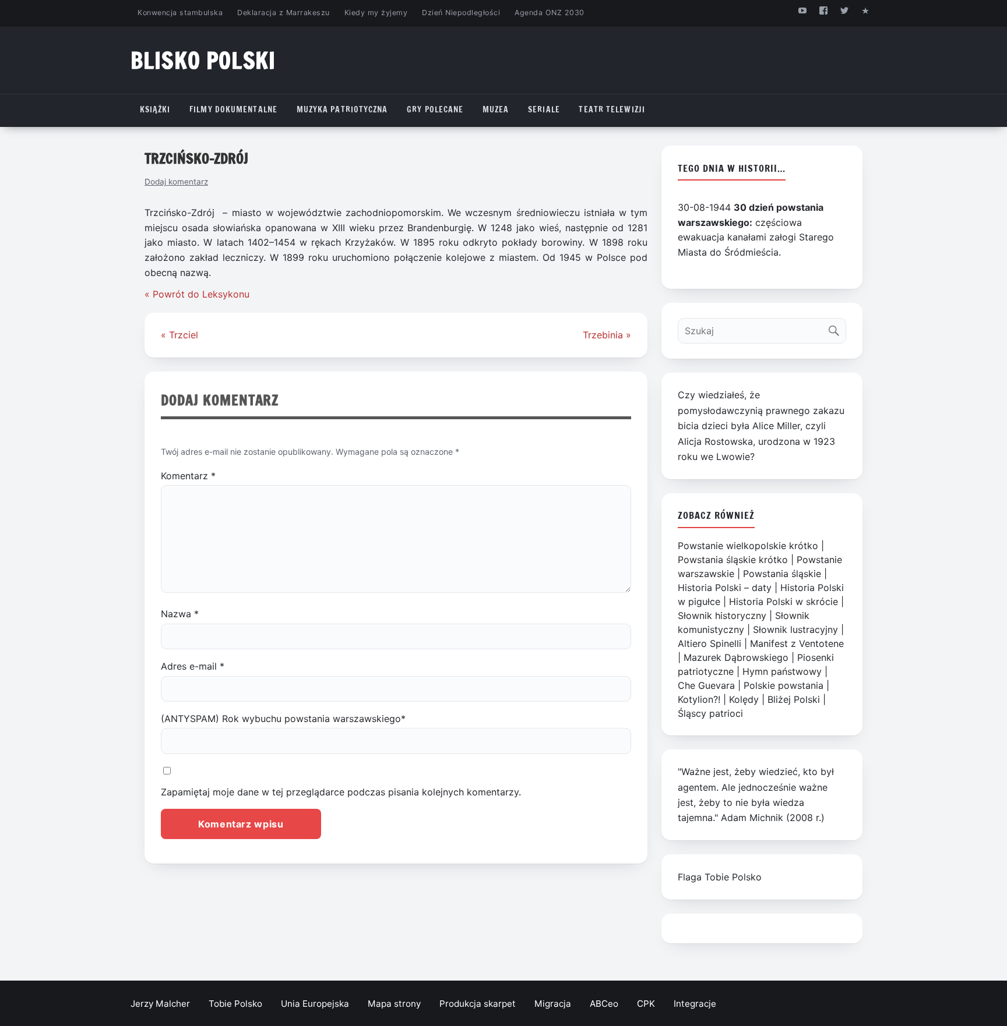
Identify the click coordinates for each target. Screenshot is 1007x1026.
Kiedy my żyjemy (376, 12)
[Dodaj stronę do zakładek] (865, 10)
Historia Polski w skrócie (783, 601)
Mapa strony (394, 1003)
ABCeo (604, 1003)
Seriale (544, 109)
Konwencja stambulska (180, 12)
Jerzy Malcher (160, 1003)
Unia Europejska (315, 1003)
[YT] (802, 10)
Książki (155, 109)
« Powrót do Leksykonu (197, 294)
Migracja (552, 1003)
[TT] (845, 10)
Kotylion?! (699, 699)
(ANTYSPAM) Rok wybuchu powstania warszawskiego (283, 718)
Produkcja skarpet (477, 1003)
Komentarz (188, 476)
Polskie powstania (783, 685)
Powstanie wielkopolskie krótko (748, 545)
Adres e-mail (192, 666)
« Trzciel (179, 335)
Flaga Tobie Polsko (720, 877)
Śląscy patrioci (710, 713)
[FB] (823, 10)
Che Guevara (706, 685)
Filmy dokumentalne (233, 109)
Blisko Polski (203, 60)
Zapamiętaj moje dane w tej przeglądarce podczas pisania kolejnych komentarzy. (341, 792)
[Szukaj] (836, 328)
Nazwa (180, 614)
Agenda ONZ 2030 (550, 12)
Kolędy (744, 699)
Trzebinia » (607, 335)
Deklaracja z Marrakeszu (283, 12)
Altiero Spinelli (709, 643)
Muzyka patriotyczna (342, 109)
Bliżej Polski (793, 699)
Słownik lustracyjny (795, 629)
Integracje (695, 1003)
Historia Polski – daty (725, 587)
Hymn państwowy (782, 671)
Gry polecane (435, 109)
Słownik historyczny (722, 615)
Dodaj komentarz (176, 181)
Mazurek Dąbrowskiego (736, 657)
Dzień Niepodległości (461, 12)
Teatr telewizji (612, 109)
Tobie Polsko (235, 1003)
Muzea (496, 109)
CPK (646, 1003)
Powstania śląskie (782, 573)
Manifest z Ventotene (797, 643)
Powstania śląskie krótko (733, 559)
